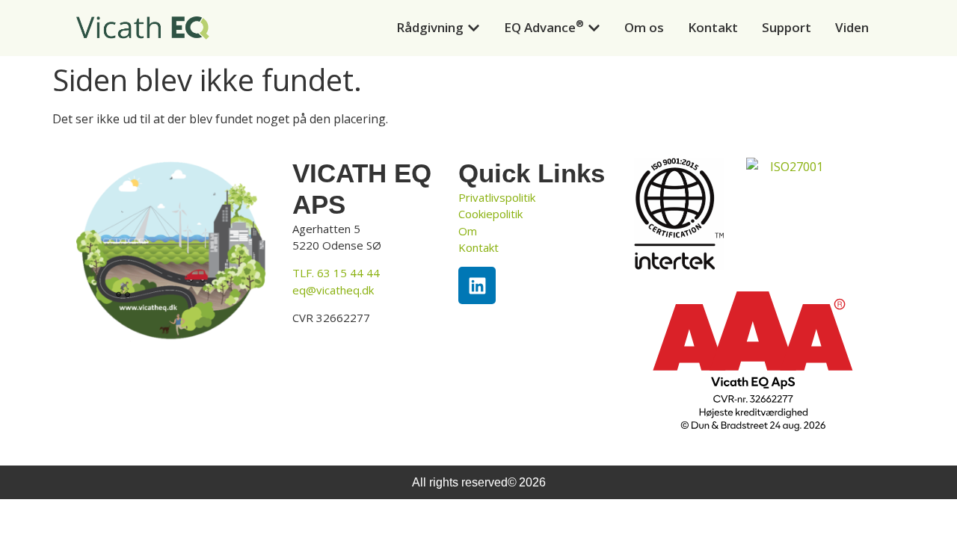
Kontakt (478, 247)
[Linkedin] (477, 285)
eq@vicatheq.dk (333, 289)
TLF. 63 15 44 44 (336, 272)
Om (467, 230)
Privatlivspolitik (496, 197)
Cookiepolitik (490, 213)
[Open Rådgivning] (473, 27)
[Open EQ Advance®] (594, 27)
